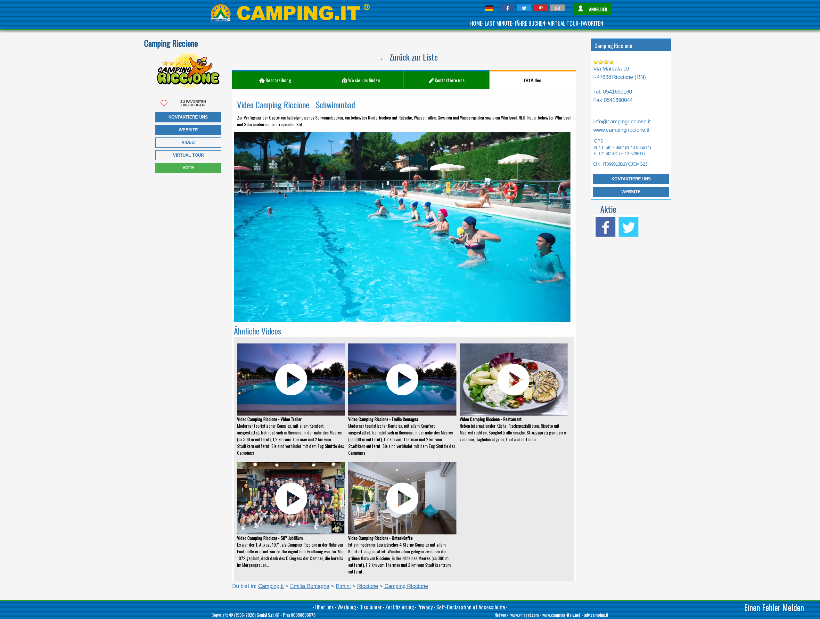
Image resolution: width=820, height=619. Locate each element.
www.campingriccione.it (621, 130)
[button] (507, 7)
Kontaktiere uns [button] (188, 117)
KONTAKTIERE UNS (631, 179)
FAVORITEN (592, 23)
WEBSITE (631, 191)
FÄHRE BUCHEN (530, 23)
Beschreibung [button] (278, 80)
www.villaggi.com (524, 614)
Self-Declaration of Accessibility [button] (470, 607)
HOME (476, 23)
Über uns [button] (324, 607)
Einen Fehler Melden (774, 607)
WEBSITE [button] (188, 130)
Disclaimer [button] (370, 607)
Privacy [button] (425, 607)
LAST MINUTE (498, 23)
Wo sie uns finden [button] (363, 80)
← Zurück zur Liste (408, 57)
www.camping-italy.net (561, 614)
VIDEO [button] (188, 142)
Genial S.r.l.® (268, 614)
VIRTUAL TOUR (563, 23)
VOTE (188, 167)
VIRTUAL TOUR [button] (188, 155)
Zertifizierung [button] (399, 607)
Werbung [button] (346, 607)
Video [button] (535, 80)
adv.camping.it (596, 614)
